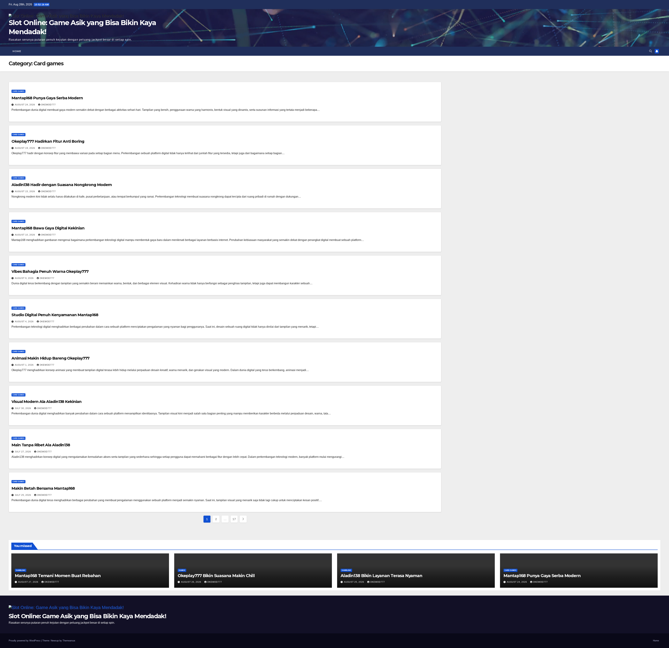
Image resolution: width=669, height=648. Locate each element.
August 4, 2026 (24, 321)
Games (182, 570)
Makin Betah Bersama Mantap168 (43, 488)
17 (234, 519)
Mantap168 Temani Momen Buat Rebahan (58, 575)
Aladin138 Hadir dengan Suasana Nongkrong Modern (61, 184)
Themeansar (69, 640)
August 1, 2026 (24, 365)
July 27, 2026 (23, 451)
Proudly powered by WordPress (25, 640)
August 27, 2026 (28, 582)
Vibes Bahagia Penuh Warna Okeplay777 (49, 271)
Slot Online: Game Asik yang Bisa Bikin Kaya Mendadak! (87, 616)
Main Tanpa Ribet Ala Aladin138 (40, 445)
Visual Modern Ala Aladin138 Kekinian (46, 401)
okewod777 (48, 104)
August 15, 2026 (25, 191)
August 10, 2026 (25, 235)
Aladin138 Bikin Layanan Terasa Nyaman (381, 575)
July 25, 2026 (23, 495)
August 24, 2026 (25, 104)
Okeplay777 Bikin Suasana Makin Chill (216, 575)
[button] (650, 51)
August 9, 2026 (24, 278)
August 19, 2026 (25, 148)
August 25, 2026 (354, 582)
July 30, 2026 (23, 408)
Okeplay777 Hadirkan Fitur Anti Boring (47, 141)
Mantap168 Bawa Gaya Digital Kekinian (47, 228)
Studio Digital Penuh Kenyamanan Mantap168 (54, 315)
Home (17, 51)
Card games (18, 91)
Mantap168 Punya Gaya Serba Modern (47, 98)
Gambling (20, 570)
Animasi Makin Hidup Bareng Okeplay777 (50, 358)
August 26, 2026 (191, 582)
